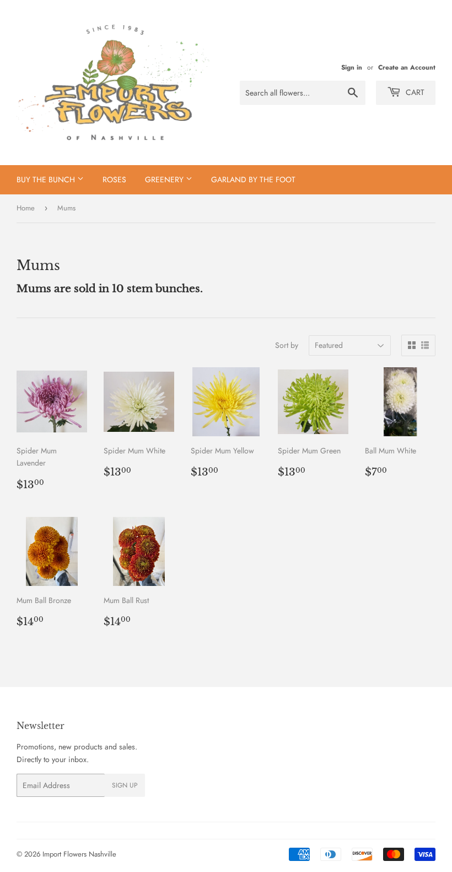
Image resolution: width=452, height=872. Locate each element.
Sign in (351, 67)
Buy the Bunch (47, 179)
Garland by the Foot (253, 179)
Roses (114, 179)
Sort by (286, 345)
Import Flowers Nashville (79, 854)
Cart (413, 92)
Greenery (165, 179)
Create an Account (406, 67)
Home (26, 208)
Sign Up (125, 785)
